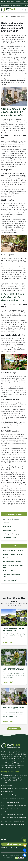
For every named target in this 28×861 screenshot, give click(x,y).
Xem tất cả (13, 729)
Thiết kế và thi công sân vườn (13, 550)
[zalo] (24, 850)
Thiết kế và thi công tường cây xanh (12, 814)
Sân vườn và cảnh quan (11, 519)
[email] (24, 845)
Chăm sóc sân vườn (9, 537)
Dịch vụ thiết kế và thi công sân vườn (12, 799)
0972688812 (14, 5)
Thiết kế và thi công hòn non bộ (13, 571)
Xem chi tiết (7, 642)
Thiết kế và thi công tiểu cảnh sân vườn (13, 805)
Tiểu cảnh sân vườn (9, 530)
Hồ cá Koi (6, 523)
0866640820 (5, 5)
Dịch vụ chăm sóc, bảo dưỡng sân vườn (13, 821)
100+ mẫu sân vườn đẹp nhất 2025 (12, 824)
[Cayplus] (8, 9)
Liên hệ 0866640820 (14, 844)
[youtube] (5, 839)
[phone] (24, 840)
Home (2, 16)
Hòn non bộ (7, 526)
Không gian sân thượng (11, 534)
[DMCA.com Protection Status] (19, 857)
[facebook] (2, 839)
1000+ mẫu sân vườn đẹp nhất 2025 (10, 1)
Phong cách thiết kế (9, 580)
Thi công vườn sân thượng (12, 561)
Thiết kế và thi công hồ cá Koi (13, 554)
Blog (7, 16)
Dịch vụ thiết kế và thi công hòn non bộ (13, 817)
